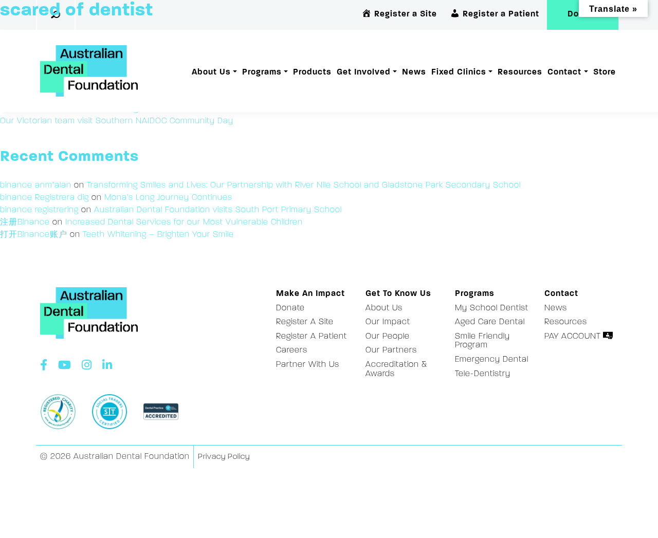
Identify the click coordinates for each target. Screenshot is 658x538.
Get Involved (364, 72)
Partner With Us (307, 365)
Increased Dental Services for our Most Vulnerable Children (184, 222)
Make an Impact (310, 294)
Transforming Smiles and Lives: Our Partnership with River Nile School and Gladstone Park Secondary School (304, 185)
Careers (291, 350)
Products (312, 72)
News (414, 72)
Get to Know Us (398, 294)
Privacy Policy (224, 457)
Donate (290, 308)
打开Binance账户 (33, 235)
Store (604, 72)
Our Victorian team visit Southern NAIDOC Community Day (116, 121)
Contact (564, 72)
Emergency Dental (491, 360)
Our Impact (387, 322)
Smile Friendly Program (482, 341)
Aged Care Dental (490, 322)
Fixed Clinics (458, 72)
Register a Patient (311, 336)
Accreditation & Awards (396, 369)
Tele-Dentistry (482, 374)
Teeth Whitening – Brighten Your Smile (158, 235)
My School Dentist (491, 308)
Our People (387, 336)
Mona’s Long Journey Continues (168, 198)
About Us (211, 72)
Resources (520, 72)
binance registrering (39, 210)
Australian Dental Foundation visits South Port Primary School (218, 210)
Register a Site (305, 322)
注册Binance (25, 222)
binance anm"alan (35, 185)
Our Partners (391, 350)
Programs (262, 72)
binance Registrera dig (44, 198)
